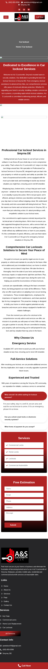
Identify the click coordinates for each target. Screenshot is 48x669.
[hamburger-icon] (5, 17)
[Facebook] (19, 9)
